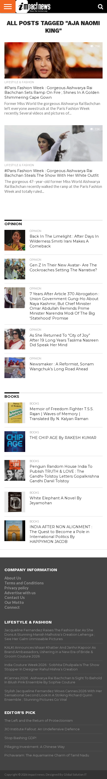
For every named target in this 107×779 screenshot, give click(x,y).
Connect (12, 607)
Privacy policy (16, 588)
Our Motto (14, 602)
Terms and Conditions (24, 583)
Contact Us (14, 597)
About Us (12, 578)
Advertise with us (20, 593)
